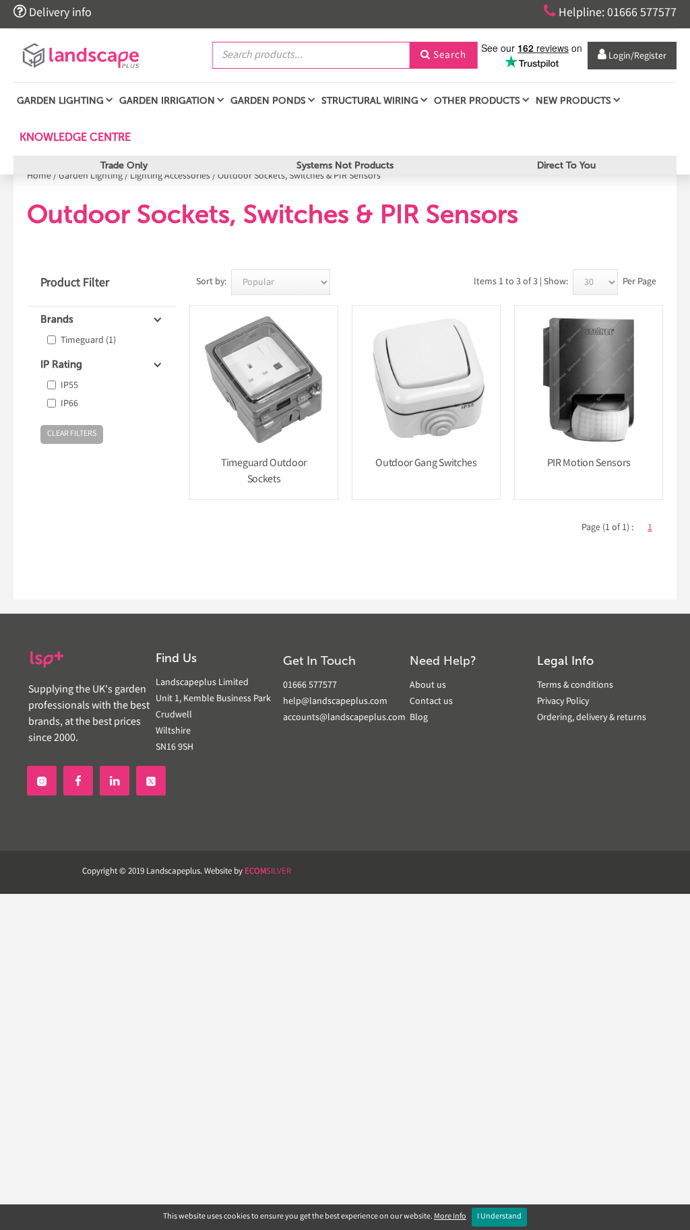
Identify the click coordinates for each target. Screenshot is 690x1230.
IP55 (69, 386)
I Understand (499, 1217)
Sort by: (211, 282)
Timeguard (88, 341)
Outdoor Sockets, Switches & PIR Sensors (299, 176)
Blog (419, 718)
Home (39, 176)
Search (443, 55)
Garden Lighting (91, 176)
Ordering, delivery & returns (591, 718)
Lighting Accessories (170, 176)
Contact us (431, 702)
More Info (450, 1217)
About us (428, 685)
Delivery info (52, 12)
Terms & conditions (575, 685)
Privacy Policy (563, 702)
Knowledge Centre (74, 137)
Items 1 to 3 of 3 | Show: (521, 282)
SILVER (268, 872)
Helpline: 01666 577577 (610, 12)
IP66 (69, 404)
